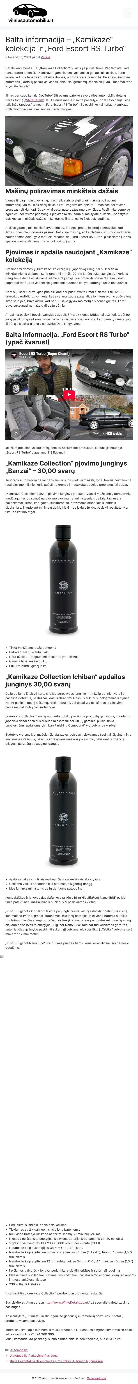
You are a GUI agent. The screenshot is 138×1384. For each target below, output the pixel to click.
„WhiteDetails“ (34, 100)
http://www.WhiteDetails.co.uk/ (67, 1302)
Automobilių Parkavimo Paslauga (34, 1355)
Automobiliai (19, 1350)
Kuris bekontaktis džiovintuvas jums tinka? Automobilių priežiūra (56, 1361)
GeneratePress (96, 1378)
